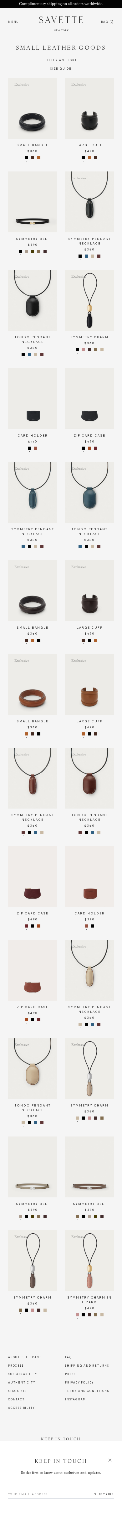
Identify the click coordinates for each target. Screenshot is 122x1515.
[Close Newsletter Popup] (61, 757)
